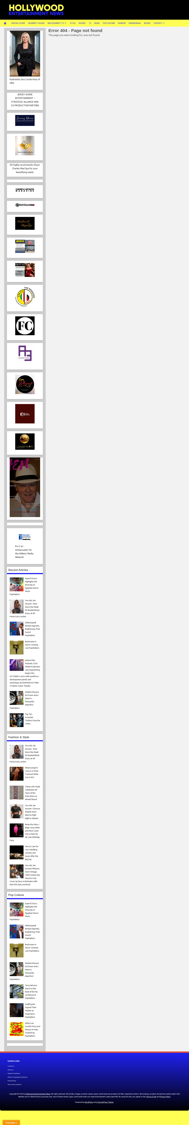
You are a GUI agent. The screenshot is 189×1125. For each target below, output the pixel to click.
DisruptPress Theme (105, 1102)
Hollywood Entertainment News (38, 1094)
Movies (82, 23)
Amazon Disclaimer (14, 1073)
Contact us (11, 1066)
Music (97, 23)
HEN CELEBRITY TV (56, 23)
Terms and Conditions (15, 1084)
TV (90, 23)
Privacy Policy (12, 1081)
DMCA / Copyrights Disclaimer (18, 1077)
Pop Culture (109, 23)
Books (147, 23)
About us (11, 1070)
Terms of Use (151, 1097)
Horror (122, 23)
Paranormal (135, 23)
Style (73, 23)
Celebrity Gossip (36, 23)
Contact (158, 23)
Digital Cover (18, 23)
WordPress (89, 1102)
